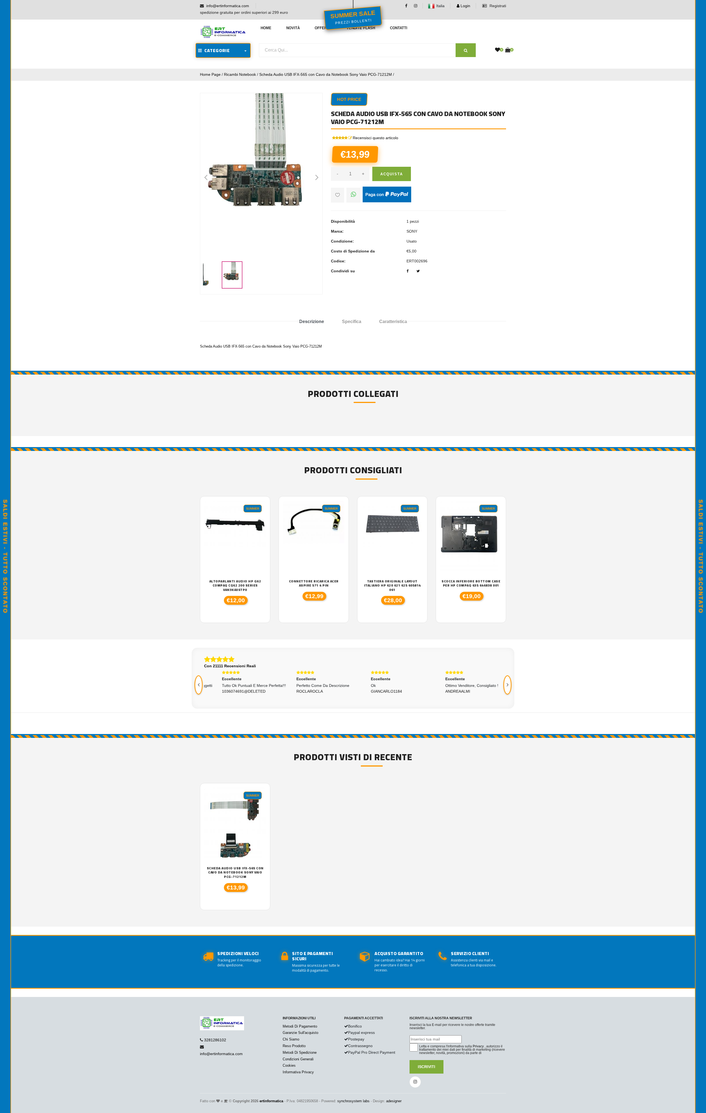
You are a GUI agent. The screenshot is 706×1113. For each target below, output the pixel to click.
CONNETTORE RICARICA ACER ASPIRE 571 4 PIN (314, 583)
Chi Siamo (291, 1039)
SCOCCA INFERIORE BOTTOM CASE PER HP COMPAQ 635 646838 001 (471, 583)
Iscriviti (426, 1066)
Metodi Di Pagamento (300, 1026)
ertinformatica (271, 1101)
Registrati (497, 6)
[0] (497, 50)
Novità (293, 28)
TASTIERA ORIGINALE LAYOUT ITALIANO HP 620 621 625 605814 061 (392, 585)
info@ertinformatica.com (227, 6)
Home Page (210, 74)
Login (464, 6)
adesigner (394, 1101)
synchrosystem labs (353, 1101)
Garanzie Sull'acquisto (300, 1033)
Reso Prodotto (294, 1046)
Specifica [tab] (351, 321)
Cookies (289, 1065)
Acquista (391, 174)
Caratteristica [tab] (393, 321)
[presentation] (198, 685)
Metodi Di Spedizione (300, 1052)
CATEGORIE (216, 50)
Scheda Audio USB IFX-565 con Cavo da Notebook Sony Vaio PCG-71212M (325, 74)
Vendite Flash (360, 28)
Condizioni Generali (298, 1059)
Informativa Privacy (298, 1072)
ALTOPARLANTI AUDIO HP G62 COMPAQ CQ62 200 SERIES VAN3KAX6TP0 (235, 585)
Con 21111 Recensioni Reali (230, 666)
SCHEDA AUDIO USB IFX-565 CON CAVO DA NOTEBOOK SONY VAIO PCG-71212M (235, 872)
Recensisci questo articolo (375, 138)
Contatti (398, 28)
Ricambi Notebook (240, 74)
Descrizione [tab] (311, 321)
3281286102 (215, 1040)
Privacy (478, 1046)
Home (266, 28)
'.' (205, 790)
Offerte (323, 28)
